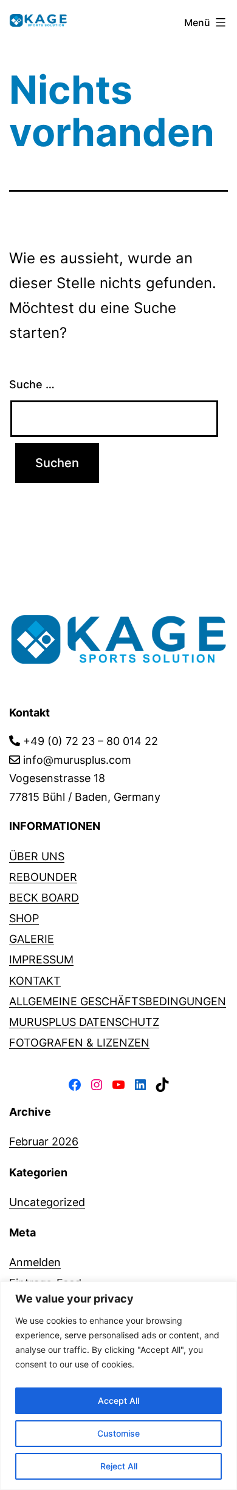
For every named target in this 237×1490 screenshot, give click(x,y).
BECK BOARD (44, 897)
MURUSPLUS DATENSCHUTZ (84, 1022)
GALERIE (31, 938)
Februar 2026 (43, 1141)
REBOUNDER (43, 877)
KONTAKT (35, 980)
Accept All (118, 1400)
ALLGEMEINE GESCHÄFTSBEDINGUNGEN (117, 1001)
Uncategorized (47, 1202)
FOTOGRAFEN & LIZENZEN (79, 1042)
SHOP (24, 918)
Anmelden (35, 1262)
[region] (118, 1385)
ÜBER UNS (36, 856)
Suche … (32, 384)
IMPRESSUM (41, 959)
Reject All (118, 1466)
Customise (118, 1433)
